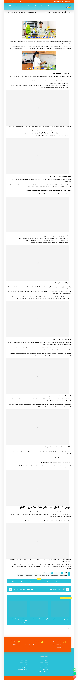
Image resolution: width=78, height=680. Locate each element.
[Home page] (35, 12)
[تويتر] (15, 1)
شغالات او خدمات (43, 662)
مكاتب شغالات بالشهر (29, 575)
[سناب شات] (12, 1)
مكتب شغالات (49, 46)
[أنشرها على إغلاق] (56, 581)
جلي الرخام (45, 669)
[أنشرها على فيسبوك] (65, 581)
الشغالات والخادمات (46, 572)
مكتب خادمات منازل (20, 575)
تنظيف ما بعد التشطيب (42, 668)
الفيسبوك (28, 511)
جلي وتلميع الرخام (25, 565)
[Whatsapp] (74, 669)
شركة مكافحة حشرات (39, 566)
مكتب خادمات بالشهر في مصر (19, 520)
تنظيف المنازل (50, 565)
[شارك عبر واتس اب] (22, 581)
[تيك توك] (9, 1)
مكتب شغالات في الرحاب (60, 559)
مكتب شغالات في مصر (39, 520)
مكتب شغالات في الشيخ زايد (43, 559)
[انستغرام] (17, 1)
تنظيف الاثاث (43, 565)
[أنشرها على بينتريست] (48, 581)
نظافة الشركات (23, 662)
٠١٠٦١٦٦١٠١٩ (42, 511)
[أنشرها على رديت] (39, 581)
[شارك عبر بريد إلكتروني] (13, 581)
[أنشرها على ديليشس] (30, 581)
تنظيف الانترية (36, 565)
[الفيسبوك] (20, 1)
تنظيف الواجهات (23, 668)
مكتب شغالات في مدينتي (24, 559)
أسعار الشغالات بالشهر (54, 575)
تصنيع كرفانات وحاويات (42, 671)
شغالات (36, 575)
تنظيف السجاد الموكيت (21, 664)
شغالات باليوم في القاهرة (32, 514)
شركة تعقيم (26, 566)
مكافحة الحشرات (23, 666)
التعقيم (45, 660)
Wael (66, 572)
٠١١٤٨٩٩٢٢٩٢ (47, 511)
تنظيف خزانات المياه (43, 666)
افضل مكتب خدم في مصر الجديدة (44, 575)
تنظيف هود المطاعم (22, 669)
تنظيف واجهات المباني (54, 566)
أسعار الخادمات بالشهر (63, 575)
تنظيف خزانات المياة (64, 566)
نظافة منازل (23, 660)
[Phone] (74, 673)
